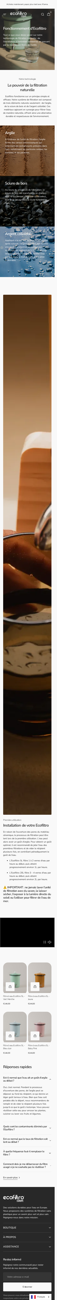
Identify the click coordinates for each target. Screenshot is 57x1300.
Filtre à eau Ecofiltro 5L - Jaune (39, 998)
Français (41, 1296)
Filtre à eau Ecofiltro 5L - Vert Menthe (14, 998)
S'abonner (27, 1286)
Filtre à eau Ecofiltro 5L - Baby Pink (39, 1047)
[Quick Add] (10, 986)
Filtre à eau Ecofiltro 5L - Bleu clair (14, 1047)
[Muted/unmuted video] (49, 942)
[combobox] (40, 1297)
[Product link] (15, 985)
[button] (4, 14)
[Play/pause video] (27, 932)
